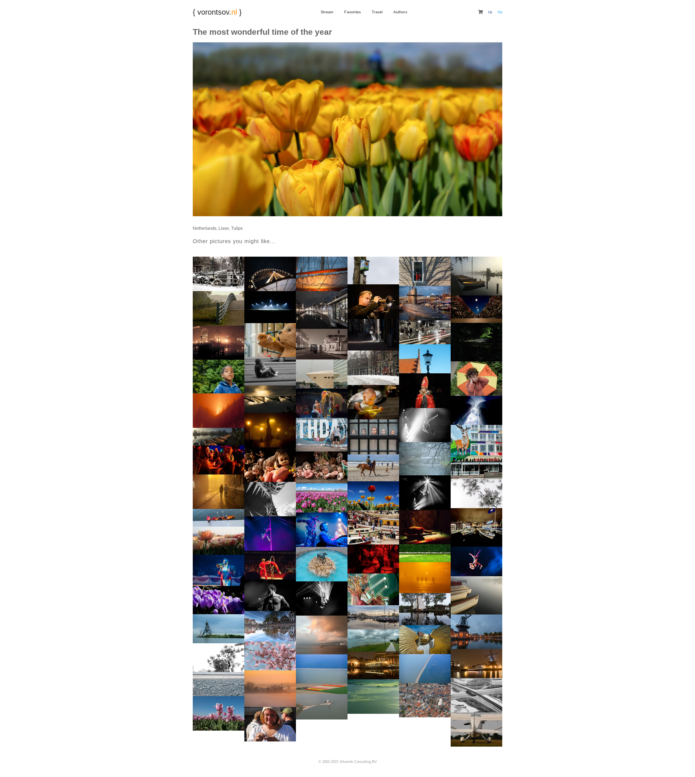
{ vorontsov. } (217, 12)
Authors (400, 12)
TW (499, 12)
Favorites (352, 12)
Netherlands (204, 228)
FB (490, 12)
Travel (377, 12)
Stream (327, 12)
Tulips (237, 228)
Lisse (224, 228)
